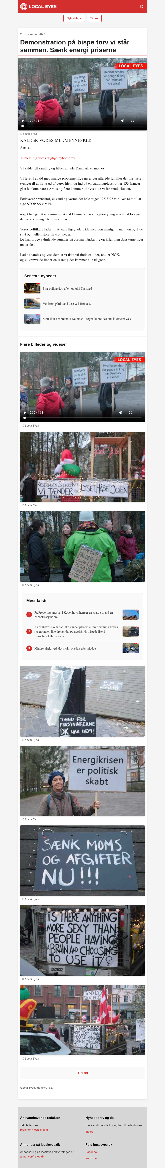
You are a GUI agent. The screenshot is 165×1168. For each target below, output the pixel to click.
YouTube (91, 1158)
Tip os (94, 18)
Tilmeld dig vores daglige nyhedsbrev (47, 157)
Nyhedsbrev (74, 18)
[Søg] (142, 7)
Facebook (92, 1151)
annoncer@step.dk (32, 1156)
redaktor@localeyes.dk (34, 1129)
